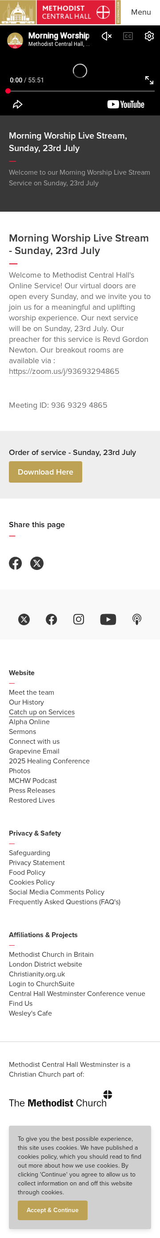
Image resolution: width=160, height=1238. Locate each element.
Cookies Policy (32, 882)
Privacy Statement (37, 862)
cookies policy (37, 1156)
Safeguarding (29, 853)
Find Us (20, 1003)
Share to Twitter (36, 563)
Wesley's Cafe (30, 1013)
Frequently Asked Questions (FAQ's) (64, 902)
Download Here (45, 472)
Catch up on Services (42, 712)
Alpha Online (29, 721)
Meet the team (31, 692)
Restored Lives (32, 800)
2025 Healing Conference (49, 761)
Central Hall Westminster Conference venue (77, 993)
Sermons (22, 731)
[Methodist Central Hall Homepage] (60, 12)
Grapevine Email (34, 751)
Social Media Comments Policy (56, 892)
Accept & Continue (53, 1210)
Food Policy (27, 872)
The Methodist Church (60, 1096)
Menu (141, 12)
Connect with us (34, 741)
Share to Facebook (15, 563)
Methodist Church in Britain (51, 954)
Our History (26, 702)
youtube (108, 619)
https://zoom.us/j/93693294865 (64, 371)
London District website (45, 964)
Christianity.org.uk (37, 974)
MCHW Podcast (33, 780)
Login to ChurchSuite (42, 984)
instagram (78, 619)
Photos (19, 771)
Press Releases (32, 790)
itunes (137, 619)
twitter (24, 619)
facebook (51, 619)
